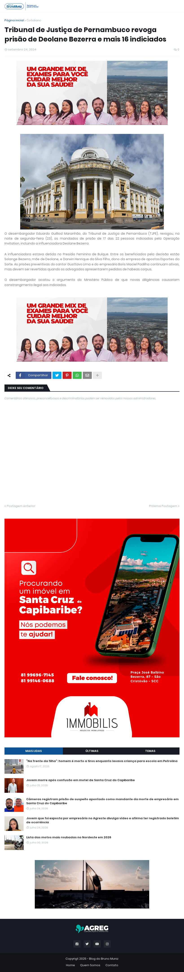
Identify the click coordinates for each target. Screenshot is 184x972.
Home (70, 965)
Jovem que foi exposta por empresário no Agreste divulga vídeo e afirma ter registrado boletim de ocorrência (102, 820)
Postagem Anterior (21, 506)
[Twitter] (57, 375)
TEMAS (150, 751)
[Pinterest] (67, 375)
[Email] (87, 375)
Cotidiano (33, 20)
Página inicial (14, 20)
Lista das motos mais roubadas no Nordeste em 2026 (68, 837)
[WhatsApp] (77, 375)
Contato (111, 965)
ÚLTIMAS (91, 751)
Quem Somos (90, 965)
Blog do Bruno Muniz (103, 959)
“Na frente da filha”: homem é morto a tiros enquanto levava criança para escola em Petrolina (101, 761)
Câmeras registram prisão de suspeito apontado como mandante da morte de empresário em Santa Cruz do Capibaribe (102, 801)
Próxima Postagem (163, 506)
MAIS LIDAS (33, 751)
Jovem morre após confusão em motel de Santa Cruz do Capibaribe (80, 780)
